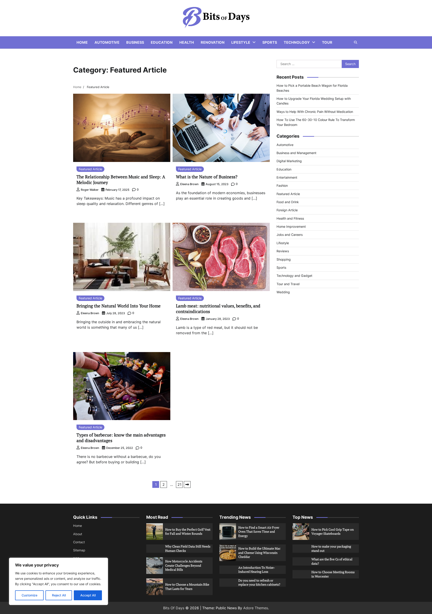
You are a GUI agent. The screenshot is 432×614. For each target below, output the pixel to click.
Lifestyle (240, 42)
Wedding (283, 292)
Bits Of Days (173, 608)
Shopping (284, 259)
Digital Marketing (289, 161)
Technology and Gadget (294, 275)
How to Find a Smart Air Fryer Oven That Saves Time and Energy (258, 531)
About (77, 534)
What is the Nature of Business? (206, 177)
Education (162, 42)
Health (186, 42)
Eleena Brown (189, 184)
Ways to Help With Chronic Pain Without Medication (315, 112)
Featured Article (90, 169)
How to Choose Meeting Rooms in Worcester (333, 574)
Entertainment (287, 177)
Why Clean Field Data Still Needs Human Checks (187, 548)
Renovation (213, 42)
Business (135, 42)
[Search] (355, 42)
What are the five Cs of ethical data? (331, 561)
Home (82, 42)
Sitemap (79, 550)
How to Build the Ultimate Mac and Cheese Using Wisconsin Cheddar (259, 552)
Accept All (88, 595)
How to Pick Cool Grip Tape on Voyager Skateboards (332, 531)
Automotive (106, 42)
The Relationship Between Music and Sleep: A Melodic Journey (120, 179)
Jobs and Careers (290, 235)
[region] (58, 581)
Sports (269, 42)
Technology (297, 42)
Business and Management (296, 153)
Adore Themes (255, 608)
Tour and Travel (288, 284)
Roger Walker (90, 189)
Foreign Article (287, 210)
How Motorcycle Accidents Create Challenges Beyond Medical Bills (183, 565)
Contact (79, 542)
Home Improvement (291, 226)
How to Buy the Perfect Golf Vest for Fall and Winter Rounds (187, 531)
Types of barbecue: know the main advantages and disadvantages (121, 437)
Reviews (283, 251)
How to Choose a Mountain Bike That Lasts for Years (187, 586)
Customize (29, 595)
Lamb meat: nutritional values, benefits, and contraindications (218, 308)
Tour (327, 42)
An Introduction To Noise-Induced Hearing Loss (256, 569)
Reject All (59, 595)
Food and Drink (288, 202)
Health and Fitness (290, 218)
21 (179, 484)
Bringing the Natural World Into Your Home (118, 306)
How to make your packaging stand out (331, 548)
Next (187, 484)
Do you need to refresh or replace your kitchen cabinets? (259, 582)
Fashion (282, 185)
